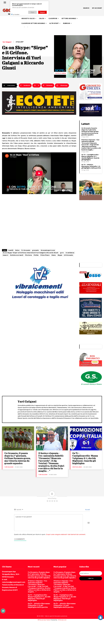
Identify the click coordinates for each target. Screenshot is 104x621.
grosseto (35, 250)
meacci (5, 255)
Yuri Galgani (6, 42)
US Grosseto (68, 255)
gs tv (62, 253)
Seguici (42, 12)
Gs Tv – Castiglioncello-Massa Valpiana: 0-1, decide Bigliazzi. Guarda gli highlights (90, 157)
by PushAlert (16, 14)
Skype (60, 255)
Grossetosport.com (48, 250)
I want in (90, 578)
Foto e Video (60, 73)
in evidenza (70, 253)
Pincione (28, 255)
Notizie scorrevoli (16, 255)
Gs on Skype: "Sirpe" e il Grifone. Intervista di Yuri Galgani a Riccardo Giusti (30, 253)
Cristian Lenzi (77, 467)
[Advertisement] (39, 225)
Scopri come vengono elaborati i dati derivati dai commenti (65, 534)
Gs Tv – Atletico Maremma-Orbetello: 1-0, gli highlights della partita (91, 166)
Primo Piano (45, 255)
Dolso (17, 250)
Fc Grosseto (25, 250)
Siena (53, 255)
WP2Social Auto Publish (44, 620)
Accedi (87, 509)
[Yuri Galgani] (10, 409)
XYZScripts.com (62, 620)
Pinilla (36, 255)
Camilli (10, 250)
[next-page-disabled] (27, 27)
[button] (86, 8)
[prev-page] (24, 27)
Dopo (32, 12)
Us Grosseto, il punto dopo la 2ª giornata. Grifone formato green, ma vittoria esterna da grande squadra (90, 131)
